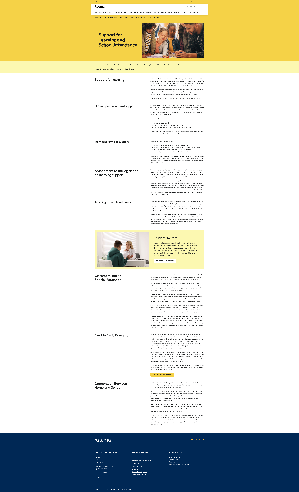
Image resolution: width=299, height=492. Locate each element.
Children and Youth (120, 12)
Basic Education (122, 17)
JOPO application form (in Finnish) (162, 375)
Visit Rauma (200, 2)
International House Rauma (141, 458)
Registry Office (136, 463)
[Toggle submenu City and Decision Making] (197, 12)
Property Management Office (141, 461)
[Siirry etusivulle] (100, 6)
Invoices (97, 477)
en (99, 2)
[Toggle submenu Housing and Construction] (111, 12)
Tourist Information (138, 466)
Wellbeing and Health (135, 12)
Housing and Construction (103, 12)
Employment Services (139, 475)
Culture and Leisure (151, 12)
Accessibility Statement (113, 489)
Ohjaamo (135, 469)
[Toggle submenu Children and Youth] (126, 12)
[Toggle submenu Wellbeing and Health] (143, 12)
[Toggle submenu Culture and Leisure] (158, 12)
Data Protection (127, 489)
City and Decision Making (188, 12)
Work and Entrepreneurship (169, 12)
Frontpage (98, 17)
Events (193, 2)
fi (96, 2)
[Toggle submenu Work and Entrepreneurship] (178, 12)
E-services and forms (176, 462)
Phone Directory (174, 457)
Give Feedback (174, 460)
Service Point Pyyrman (139, 472)
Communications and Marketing (179, 464)
